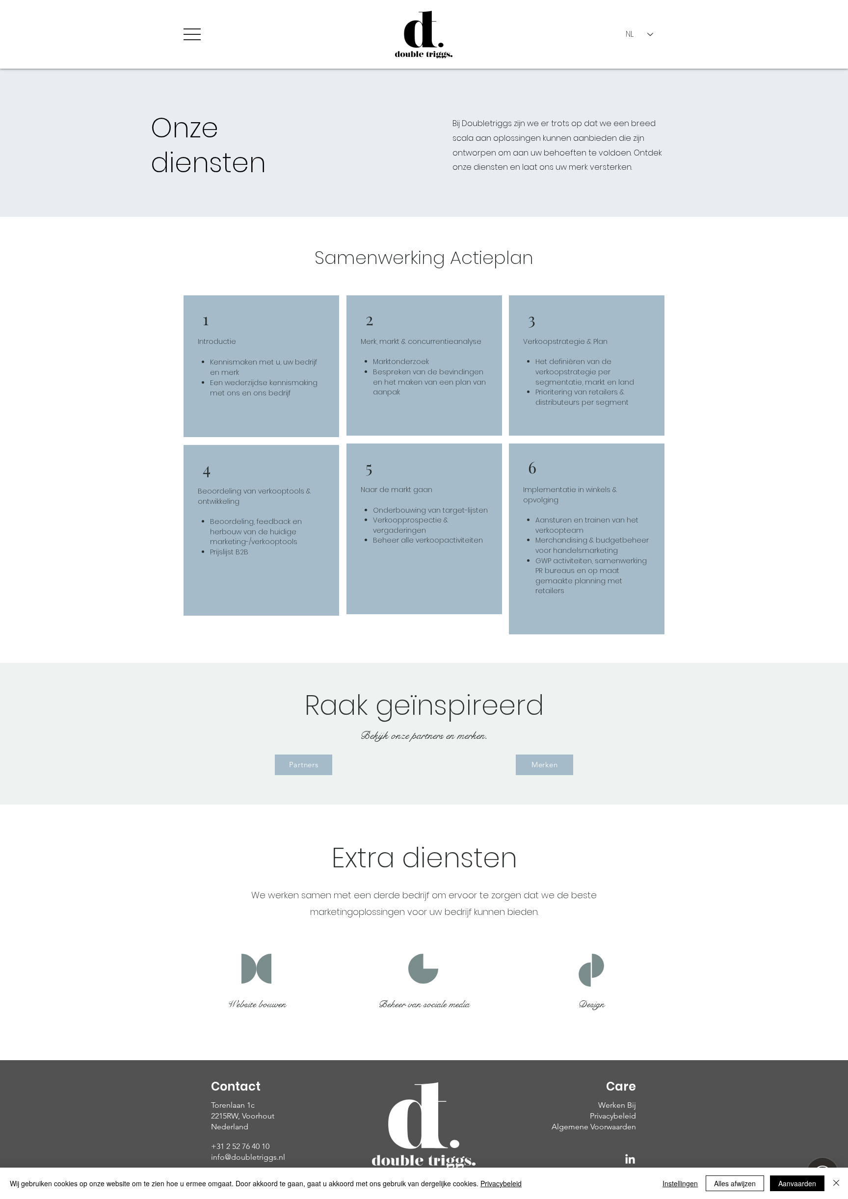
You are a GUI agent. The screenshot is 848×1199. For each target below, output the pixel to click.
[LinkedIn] (630, 1160)
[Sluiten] (836, 1183)
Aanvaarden (797, 1183)
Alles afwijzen (735, 1183)
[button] (192, 34)
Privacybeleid (501, 1183)
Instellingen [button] (680, 1183)
